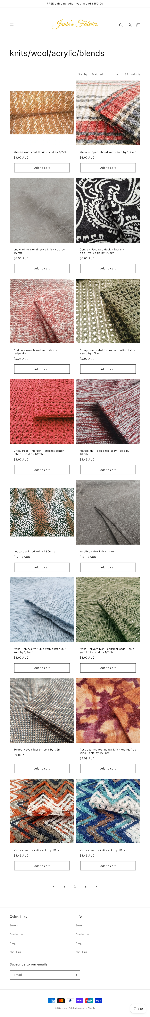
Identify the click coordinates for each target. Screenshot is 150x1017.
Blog (12, 943)
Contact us (16, 934)
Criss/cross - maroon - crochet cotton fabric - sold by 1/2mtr (39, 452)
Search (14, 925)
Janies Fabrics (69, 1008)
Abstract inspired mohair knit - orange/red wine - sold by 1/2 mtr (108, 751)
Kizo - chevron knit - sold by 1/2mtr (37, 850)
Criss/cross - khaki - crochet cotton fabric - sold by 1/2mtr (108, 352)
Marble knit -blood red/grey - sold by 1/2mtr (104, 452)
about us (15, 952)
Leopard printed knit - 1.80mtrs (34, 551)
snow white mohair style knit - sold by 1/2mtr (39, 251)
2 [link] (75, 886)
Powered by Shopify (85, 1008)
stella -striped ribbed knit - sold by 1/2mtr (108, 152)
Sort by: (83, 74)
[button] (11, 25)
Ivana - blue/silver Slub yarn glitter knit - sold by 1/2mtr (41, 650)
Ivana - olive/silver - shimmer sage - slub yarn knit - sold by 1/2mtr (107, 650)
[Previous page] (54, 886)
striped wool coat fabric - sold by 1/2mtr (41, 152)
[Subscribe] (75, 975)
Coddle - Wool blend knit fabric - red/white (35, 352)
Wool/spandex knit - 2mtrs (97, 551)
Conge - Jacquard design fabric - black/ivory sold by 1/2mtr (102, 251)
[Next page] (96, 886)
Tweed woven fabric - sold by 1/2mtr (38, 749)
